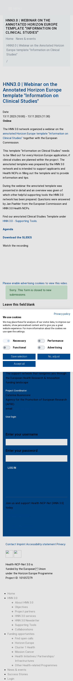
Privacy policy (62, 313)
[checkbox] (6, 341)
